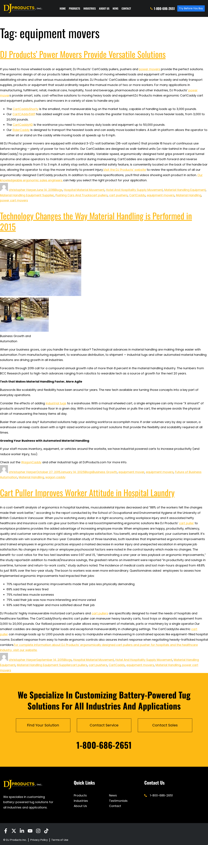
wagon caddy (55, 477)
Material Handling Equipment (185, 190)
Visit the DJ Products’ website (124, 170)
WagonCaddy (31, 462)
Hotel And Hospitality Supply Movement (134, 190)
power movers (149, 69)
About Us (104, 8)
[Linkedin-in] (22, 830)
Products (74, 8)
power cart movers (14, 200)
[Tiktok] (46, 830)
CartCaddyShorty (25, 109)
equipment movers (161, 195)
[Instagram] (38, 830)
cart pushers (118, 195)
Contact (126, 8)
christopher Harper (22, 190)
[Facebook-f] (5, 830)
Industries (89, 8)
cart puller (186, 523)
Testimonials (118, 801)
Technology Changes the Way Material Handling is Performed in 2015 (96, 221)
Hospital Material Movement (84, 190)
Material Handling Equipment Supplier (27, 195)
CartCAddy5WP (24, 114)
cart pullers (99, 195)
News (115, 8)
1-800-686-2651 (104, 745)
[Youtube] (30, 830)
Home (63, 8)
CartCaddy (137, 195)
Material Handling (188, 195)
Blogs (58, 190)
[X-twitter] (13, 830)
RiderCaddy (21, 130)
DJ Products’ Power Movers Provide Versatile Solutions (83, 54)
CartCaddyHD (23, 125)
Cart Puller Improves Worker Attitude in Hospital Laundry (87, 492)
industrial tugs (56, 403)
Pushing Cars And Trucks (73, 195)
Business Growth (105, 472)
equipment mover (131, 472)
